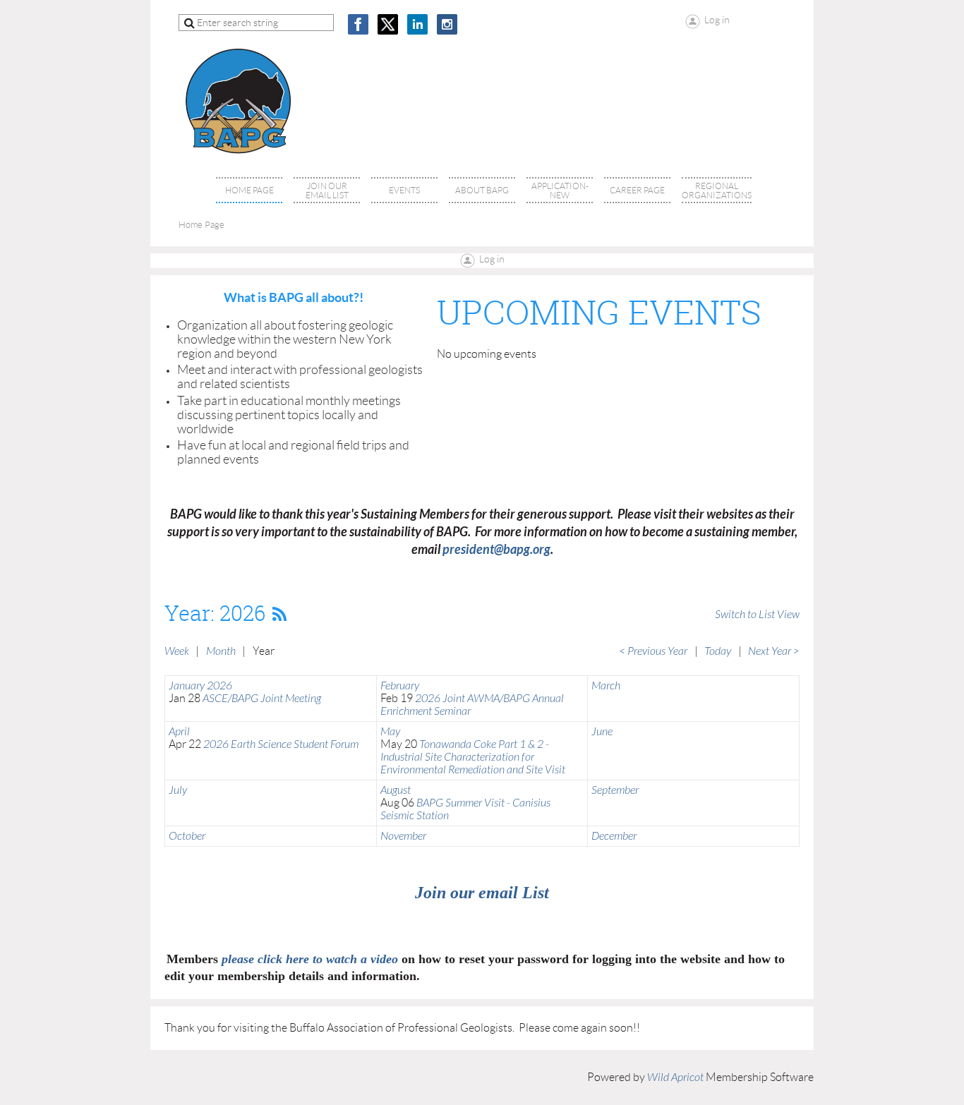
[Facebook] (358, 24)
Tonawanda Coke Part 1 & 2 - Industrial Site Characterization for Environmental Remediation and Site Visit (472, 757)
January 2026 (200, 686)
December (614, 836)
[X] (388, 24)
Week (176, 651)
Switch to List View (757, 614)
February (399, 686)
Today (717, 651)
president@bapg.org (496, 549)
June (602, 731)
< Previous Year (653, 651)
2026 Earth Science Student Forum (281, 744)
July (178, 790)
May (390, 731)
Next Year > (774, 651)
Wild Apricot (675, 1077)
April (179, 731)
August (395, 790)
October (187, 836)
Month (221, 651)
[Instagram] (447, 24)
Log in (492, 259)
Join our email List (482, 892)
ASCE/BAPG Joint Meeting (262, 698)
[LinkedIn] (417, 24)
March (605, 686)
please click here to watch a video (310, 959)
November (403, 836)
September (615, 790)
